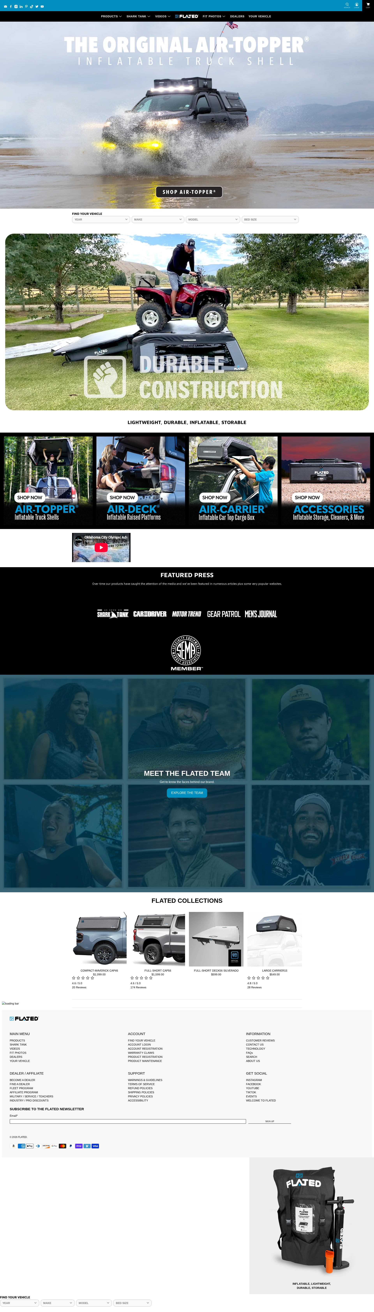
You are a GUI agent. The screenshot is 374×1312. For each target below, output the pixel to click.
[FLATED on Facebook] (11, 7)
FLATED (22, 1137)
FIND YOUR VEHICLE (141, 1040)
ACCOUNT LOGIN (139, 1044)
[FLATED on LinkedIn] (22, 7)
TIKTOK (251, 1092)
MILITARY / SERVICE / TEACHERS (31, 1096)
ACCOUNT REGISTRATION (145, 1048)
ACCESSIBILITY (138, 1100)
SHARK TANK (136, 16)
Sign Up (269, 1121)
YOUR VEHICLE (260, 16)
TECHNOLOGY (255, 1048)
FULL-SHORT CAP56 (158, 970)
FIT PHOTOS (212, 16)
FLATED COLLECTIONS (187, 900)
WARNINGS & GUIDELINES (145, 1080)
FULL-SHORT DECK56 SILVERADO (216, 970)
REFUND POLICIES (140, 1088)
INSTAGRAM (254, 1080)
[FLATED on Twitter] (38, 7)
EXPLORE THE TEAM (187, 792)
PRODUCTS (109, 16)
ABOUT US (253, 1060)
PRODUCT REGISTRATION (145, 1056)
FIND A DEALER (20, 1084)
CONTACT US (255, 1044)
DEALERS (237, 16)
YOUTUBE (252, 1088)
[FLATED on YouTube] (43, 7)
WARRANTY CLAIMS (141, 1052)
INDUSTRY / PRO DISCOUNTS (29, 1100)
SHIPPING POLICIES (141, 1092)
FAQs (249, 1052)
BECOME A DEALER (22, 1080)
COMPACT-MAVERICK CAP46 (99, 970)
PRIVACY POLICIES (140, 1096)
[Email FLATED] (6, 7)
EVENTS (251, 1096)
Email (14, 1115)
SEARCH (251, 1056)
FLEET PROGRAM (21, 1088)
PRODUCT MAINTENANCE (145, 1060)
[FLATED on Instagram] (17, 7)
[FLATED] (187, 16)
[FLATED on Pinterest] (27, 7)
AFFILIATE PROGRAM (24, 1092)
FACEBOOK (253, 1084)
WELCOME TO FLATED (261, 1100)
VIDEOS (161, 16)
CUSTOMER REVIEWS (260, 1040)
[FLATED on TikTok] (32, 7)
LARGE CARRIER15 (274, 970)
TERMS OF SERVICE (141, 1084)
